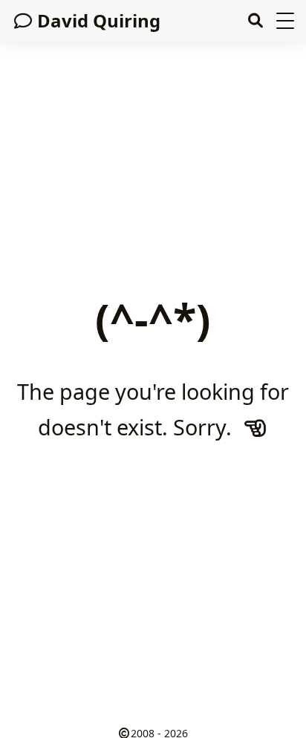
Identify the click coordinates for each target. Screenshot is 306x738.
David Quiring (98, 20)
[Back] (255, 426)
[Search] (255, 20)
